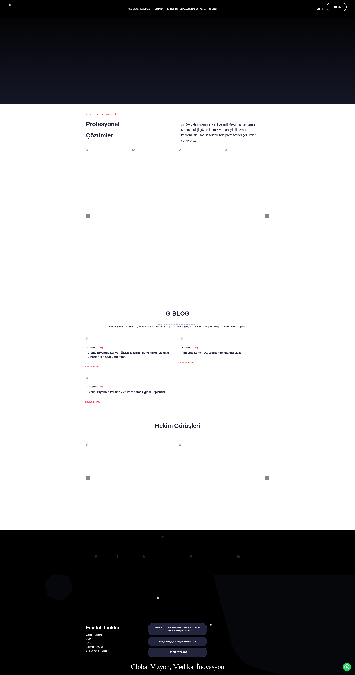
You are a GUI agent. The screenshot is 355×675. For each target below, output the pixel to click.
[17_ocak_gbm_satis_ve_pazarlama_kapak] (87, 377)
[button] (88, 216)
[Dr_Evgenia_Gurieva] (240, 477)
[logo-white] (22, 5)
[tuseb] (87, 338)
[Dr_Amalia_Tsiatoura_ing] (148, 477)
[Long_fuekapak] (182, 338)
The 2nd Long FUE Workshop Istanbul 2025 (212, 352)
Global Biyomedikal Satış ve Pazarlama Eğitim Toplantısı (126, 392)
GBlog (100, 347)
